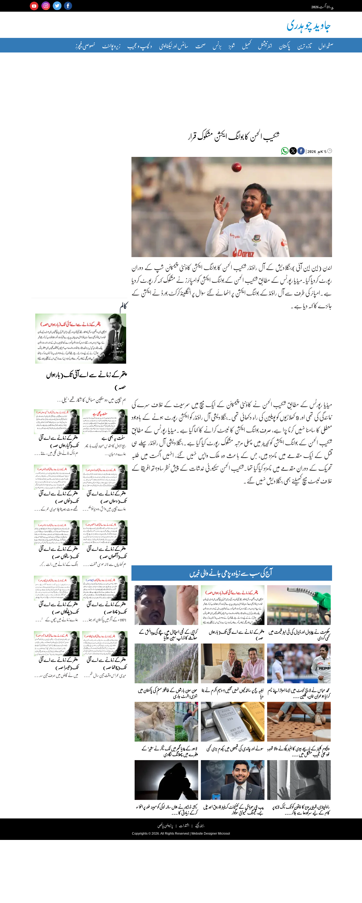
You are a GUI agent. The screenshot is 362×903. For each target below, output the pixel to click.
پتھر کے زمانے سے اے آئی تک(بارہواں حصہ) (236, 634)
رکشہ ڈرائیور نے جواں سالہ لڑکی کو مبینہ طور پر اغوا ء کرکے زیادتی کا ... (166, 809)
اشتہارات (184, 825)
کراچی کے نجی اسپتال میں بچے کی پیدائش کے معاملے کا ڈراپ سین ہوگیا (168, 634)
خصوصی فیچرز (85, 46)
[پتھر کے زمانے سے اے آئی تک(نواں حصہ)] (57, 478)
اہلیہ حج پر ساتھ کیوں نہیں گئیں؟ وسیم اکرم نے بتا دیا (232, 693)
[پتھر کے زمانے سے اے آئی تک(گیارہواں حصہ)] (57, 423)
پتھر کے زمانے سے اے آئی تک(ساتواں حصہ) (58, 552)
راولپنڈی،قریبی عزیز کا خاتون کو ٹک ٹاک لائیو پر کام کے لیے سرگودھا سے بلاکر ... (301, 809)
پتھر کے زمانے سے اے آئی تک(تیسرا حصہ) (58, 663)
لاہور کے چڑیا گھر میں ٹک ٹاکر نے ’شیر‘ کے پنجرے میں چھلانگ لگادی (169, 751)
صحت (200, 46)
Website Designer (204, 833)
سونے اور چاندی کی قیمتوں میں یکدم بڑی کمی (234, 748)
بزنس (217, 46)
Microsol (224, 833)
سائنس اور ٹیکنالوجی (173, 46)
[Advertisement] (181, 88)
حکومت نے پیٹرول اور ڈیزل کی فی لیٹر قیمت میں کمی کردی (299, 634)
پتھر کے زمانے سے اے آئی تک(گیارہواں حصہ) (58, 441)
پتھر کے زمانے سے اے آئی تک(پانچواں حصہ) (58, 608)
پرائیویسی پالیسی (165, 825)
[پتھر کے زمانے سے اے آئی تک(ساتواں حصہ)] (57, 534)
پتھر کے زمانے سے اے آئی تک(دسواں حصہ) (106, 497)
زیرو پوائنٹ (111, 46)
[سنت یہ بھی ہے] (105, 423)
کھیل (246, 46)
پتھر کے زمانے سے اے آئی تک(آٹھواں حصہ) (106, 552)
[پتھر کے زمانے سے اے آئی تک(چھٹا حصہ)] (105, 589)
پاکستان (284, 46)
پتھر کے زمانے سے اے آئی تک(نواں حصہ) (58, 497)
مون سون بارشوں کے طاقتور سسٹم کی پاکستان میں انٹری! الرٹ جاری (167, 693)
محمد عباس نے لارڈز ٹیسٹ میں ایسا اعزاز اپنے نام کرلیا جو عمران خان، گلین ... (299, 693)
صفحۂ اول (325, 46)
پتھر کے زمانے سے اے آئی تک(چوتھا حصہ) (106, 663)
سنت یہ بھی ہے (113, 437)
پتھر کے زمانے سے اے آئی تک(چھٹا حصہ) (106, 608)
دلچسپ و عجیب (139, 46)
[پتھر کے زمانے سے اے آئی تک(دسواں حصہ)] (105, 478)
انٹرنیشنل (265, 46)
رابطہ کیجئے (200, 825)
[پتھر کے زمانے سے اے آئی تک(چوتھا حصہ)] (105, 645)
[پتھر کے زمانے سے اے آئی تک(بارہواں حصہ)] (80, 340)
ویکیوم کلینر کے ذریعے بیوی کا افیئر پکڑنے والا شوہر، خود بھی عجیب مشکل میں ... (298, 751)
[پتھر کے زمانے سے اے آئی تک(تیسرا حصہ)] (57, 645)
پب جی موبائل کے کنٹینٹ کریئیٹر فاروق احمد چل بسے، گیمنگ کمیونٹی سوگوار (233, 809)
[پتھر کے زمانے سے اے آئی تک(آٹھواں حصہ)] (105, 534)
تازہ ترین (304, 46)
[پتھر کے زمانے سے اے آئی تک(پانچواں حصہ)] (57, 589)
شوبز (232, 46)
